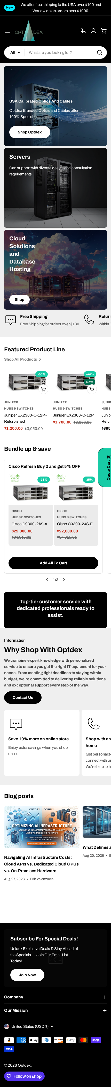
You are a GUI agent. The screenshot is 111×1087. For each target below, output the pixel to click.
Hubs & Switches (19, 408)
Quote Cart (108, 467)
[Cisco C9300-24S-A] (31, 490)
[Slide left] (47, 580)
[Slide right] (64, 580)
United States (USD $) (30, 1026)
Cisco (17, 511)
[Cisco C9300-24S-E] (76, 490)
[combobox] (55, 52)
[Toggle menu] (7, 31)
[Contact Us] (83, 31)
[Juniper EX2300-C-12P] (76, 382)
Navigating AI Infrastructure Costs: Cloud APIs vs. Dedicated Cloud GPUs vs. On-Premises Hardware (41, 864)
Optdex (24, 1065)
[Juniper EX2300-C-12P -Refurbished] (27, 382)
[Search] (100, 52)
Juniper (11, 402)
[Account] (93, 31)
